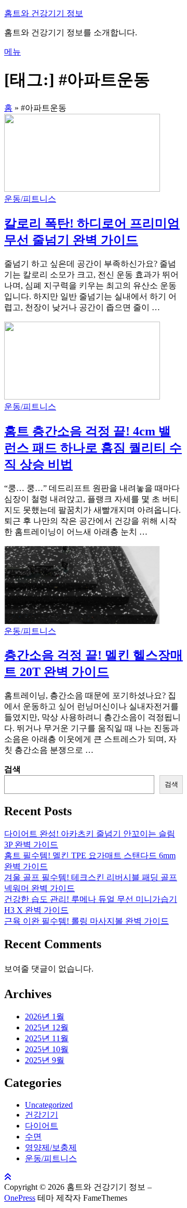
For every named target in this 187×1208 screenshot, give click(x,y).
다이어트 (41, 1125)
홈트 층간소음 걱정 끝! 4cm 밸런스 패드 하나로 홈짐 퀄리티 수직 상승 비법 (93, 447)
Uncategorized (49, 1104)
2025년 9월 (44, 1060)
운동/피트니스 (30, 198)
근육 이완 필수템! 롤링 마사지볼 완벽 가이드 (86, 921)
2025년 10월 (47, 1049)
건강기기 (41, 1114)
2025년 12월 (47, 1027)
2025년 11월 (47, 1038)
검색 (12, 769)
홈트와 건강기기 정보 (43, 13)
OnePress (19, 1197)
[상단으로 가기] (7, 1177)
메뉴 (12, 51)
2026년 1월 (44, 1016)
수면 (33, 1136)
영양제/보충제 (51, 1147)
